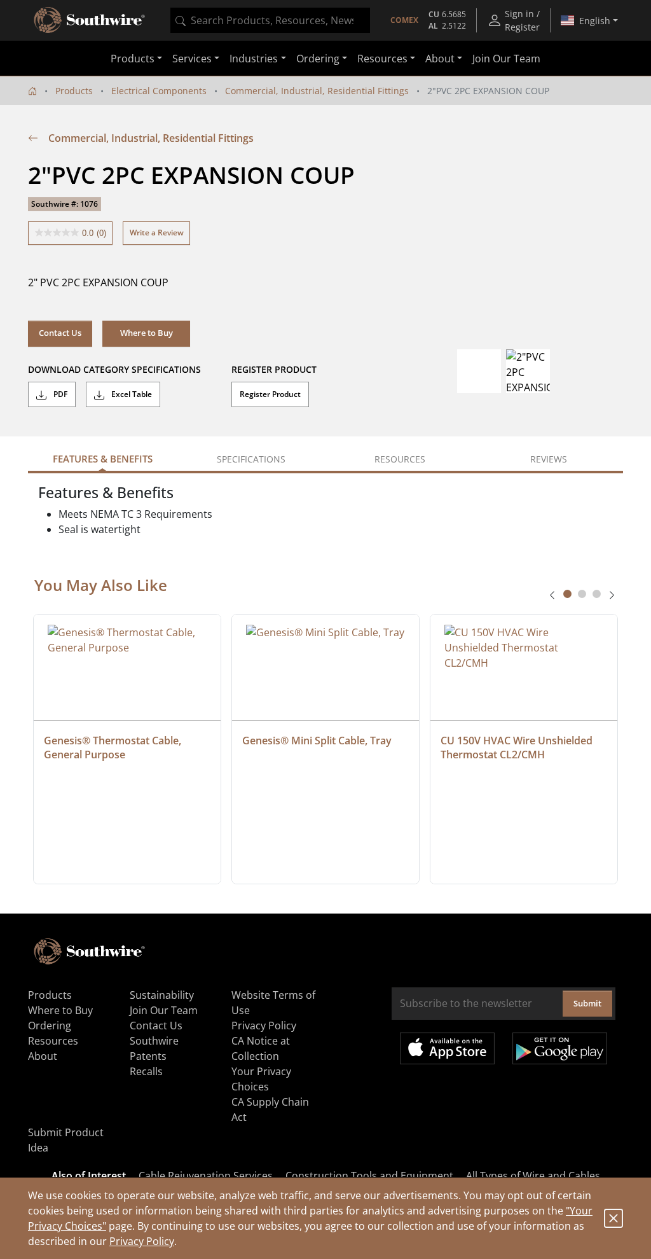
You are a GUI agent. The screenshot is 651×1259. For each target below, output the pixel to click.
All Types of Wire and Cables (533, 1176)
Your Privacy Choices (261, 1079)
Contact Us (60, 332)
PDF (59, 394)
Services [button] (192, 59)
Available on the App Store (447, 1048)
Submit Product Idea (66, 1140)
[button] (146, 333)
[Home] (32, 90)
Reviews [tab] (548, 459)
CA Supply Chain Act (270, 1109)
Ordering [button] (317, 59)
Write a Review (157, 232)
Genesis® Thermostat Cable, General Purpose (114, 748)
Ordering (49, 1026)
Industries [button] (254, 59)
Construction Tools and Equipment (369, 1176)
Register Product (270, 394)
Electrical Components (159, 91)
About (42, 1056)
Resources (53, 1041)
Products (74, 91)
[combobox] (270, 20)
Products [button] (132, 59)
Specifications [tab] (251, 459)
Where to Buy (60, 1010)
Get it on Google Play (559, 1048)
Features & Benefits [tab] (103, 458)
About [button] (440, 59)
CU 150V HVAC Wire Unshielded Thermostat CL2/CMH (518, 748)
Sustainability (162, 995)
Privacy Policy (141, 1241)
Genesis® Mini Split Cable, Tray (317, 741)
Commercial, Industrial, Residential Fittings (317, 91)
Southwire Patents (154, 1048)
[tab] (567, 594)
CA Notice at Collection (260, 1048)
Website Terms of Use (273, 1002)
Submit (587, 1003)
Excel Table (130, 394)
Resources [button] (382, 59)
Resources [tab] (399, 459)
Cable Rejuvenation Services (206, 1176)
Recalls (146, 1071)
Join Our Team (506, 59)
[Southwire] (90, 20)
